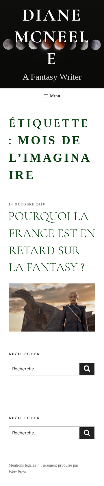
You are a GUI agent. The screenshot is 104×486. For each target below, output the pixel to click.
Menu (55, 96)
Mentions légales (22, 465)
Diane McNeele (52, 37)
